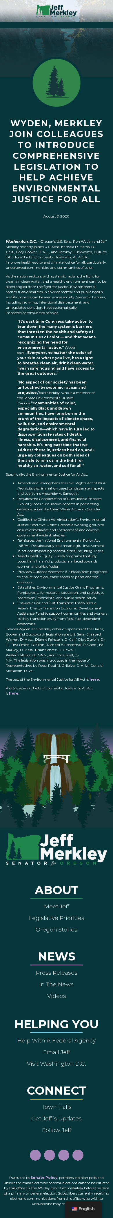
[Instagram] (49, 1155)
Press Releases (56, 973)
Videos (56, 996)
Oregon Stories (56, 929)
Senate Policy (43, 1177)
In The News (56, 984)
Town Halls (57, 1107)
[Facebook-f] (35, 1155)
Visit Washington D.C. (56, 1064)
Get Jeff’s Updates (56, 1118)
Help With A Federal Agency (56, 1040)
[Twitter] (77, 1155)
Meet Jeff (56, 906)
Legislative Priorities (56, 918)
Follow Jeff (56, 1130)
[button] (56, 23)
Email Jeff (56, 1052)
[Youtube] (63, 1155)
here (94, 679)
